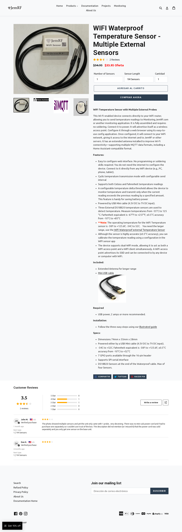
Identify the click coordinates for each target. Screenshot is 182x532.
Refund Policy (21, 487)
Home (59, 5)
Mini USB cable (106, 273)
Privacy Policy (21, 492)
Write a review (151, 402)
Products (71, 5)
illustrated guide (148, 326)
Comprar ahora (130, 97)
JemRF (24, 522)
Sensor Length (132, 73)
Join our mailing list (106, 483)
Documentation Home (26, 500)
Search (17, 483)
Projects (106, 5)
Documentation (89, 5)
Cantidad (160, 73)
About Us (91, 10)
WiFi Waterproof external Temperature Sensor (139, 229)
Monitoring (120, 5)
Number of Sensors (104, 73)
